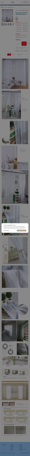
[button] (6, 230)
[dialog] (14, 228)
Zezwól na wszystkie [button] (21, 230)
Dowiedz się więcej (22, 228)
